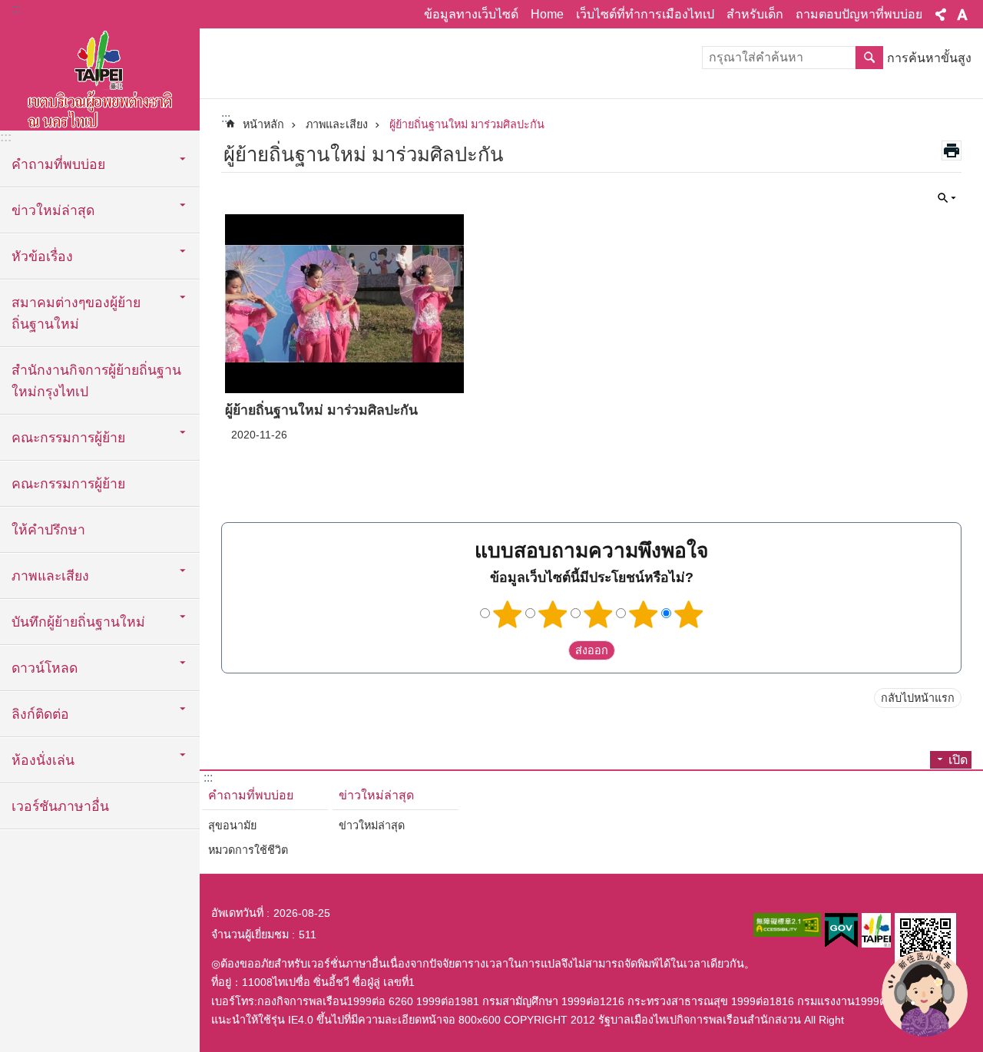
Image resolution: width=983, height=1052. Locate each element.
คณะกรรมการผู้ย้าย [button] (68, 437)
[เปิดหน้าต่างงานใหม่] (787, 925)
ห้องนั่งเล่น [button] (43, 760)
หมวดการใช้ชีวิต (248, 850)
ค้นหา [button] (869, 57)
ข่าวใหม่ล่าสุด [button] (53, 210)
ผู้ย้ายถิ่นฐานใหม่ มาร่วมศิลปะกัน (466, 124)
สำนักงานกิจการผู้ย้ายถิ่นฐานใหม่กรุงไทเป (96, 380)
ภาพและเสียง (337, 124)
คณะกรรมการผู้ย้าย (68, 483)
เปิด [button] (958, 759)
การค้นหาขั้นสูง (929, 58)
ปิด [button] (941, 14)
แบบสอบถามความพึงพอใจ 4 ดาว (643, 614)
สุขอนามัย (232, 825)
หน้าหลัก (263, 124)
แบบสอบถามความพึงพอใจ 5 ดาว (688, 614)
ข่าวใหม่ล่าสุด (376, 795)
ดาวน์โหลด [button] (45, 668)
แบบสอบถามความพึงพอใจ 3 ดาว (598, 614)
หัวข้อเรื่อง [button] (42, 256)
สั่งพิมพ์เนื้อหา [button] (951, 150)
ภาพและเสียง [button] (50, 576)
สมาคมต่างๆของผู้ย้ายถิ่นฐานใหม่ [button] (76, 313)
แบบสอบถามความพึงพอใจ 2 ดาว (553, 614)
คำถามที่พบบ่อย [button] (58, 164)
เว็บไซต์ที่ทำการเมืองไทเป (645, 14)
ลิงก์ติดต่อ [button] (40, 714)
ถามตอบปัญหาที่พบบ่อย (859, 14)
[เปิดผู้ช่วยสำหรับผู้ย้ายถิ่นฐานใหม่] (925, 994)
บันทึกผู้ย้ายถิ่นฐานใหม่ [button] (78, 622)
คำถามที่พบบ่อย (250, 795)
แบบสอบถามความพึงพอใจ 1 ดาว (507, 614)
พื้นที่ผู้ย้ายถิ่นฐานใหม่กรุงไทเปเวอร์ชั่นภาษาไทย (100, 77)
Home (547, 14)
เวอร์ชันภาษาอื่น (60, 806)
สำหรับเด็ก (754, 14)
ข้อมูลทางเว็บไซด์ (471, 14)
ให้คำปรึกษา (48, 530)
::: (16, 8)
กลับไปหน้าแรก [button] (918, 698)
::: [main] (225, 117)
